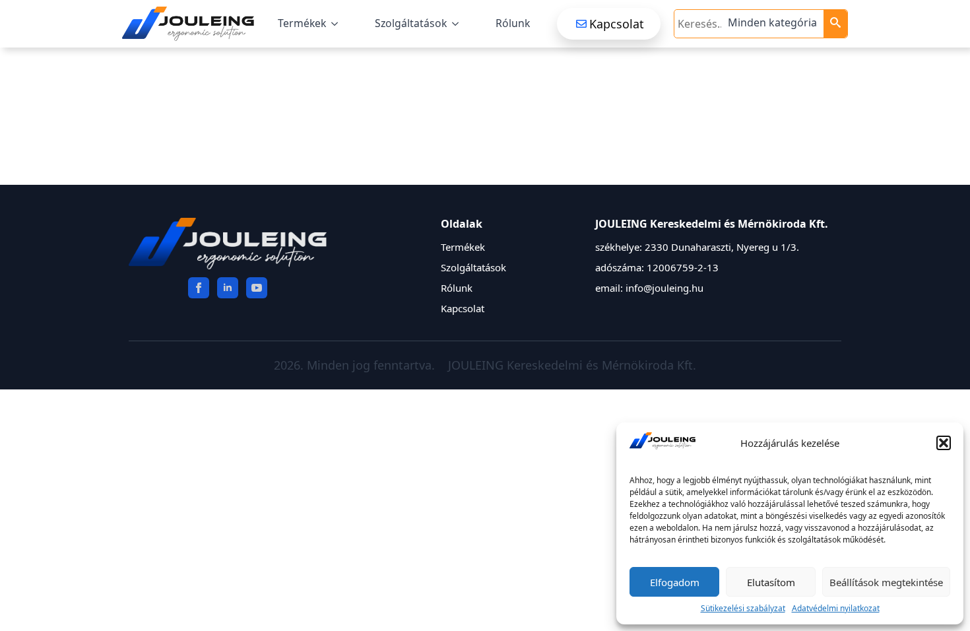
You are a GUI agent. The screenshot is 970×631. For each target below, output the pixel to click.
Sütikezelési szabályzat (743, 608)
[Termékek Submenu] (337, 23)
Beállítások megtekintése (886, 582)
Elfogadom (674, 582)
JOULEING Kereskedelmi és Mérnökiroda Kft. (572, 365)
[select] (774, 24)
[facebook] (198, 287)
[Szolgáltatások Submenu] (458, 23)
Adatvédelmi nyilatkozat (836, 608)
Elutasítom (771, 582)
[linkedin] (227, 287)
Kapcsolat (462, 308)
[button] (943, 442)
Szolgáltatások (411, 23)
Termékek (302, 23)
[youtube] (256, 287)
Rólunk (513, 23)
